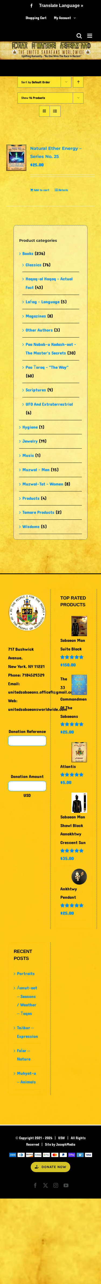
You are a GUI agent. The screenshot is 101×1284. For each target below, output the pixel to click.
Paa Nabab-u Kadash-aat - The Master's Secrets (51, 348)
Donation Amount (27, 776)
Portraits (26, 973)
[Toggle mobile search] (79, 36)
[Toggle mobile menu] (90, 36)
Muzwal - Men (36, 470)
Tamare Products (38, 512)
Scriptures (36, 390)
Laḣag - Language (43, 302)
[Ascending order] (78, 82)
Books (27, 253)
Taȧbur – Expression (27, 1032)
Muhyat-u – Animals (26, 1077)
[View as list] (55, 111)
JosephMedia (65, 1144)
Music (28, 455)
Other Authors (39, 330)
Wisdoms (31, 526)
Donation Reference (27, 731)
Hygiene (30, 427)
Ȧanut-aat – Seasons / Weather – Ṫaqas (27, 1001)
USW (61, 1138)
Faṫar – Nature (23, 1055)
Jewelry (30, 441)
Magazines (36, 316)
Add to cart (41, 190)
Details (63, 190)
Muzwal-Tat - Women (42, 484)
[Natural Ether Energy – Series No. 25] (16, 157)
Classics (33, 265)
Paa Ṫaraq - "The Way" (47, 367)
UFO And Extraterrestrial (49, 404)
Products (31, 498)
